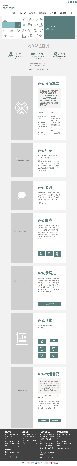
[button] (71, 13)
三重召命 (52, 168)
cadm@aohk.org (8, 1)
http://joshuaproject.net (42, 69)
